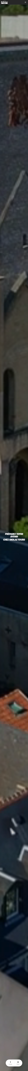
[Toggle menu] (25, 2)
